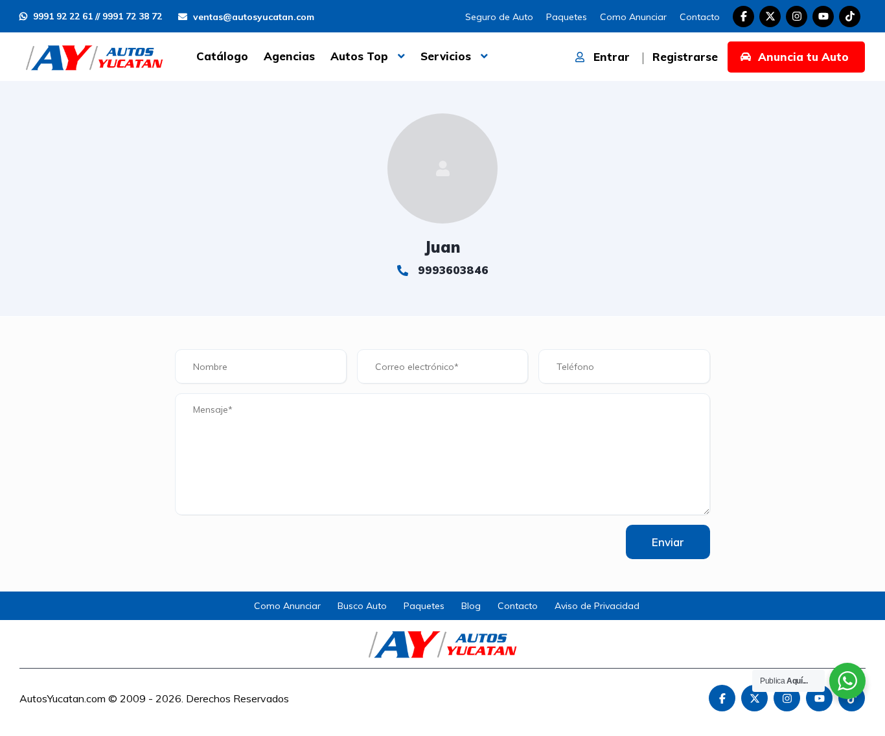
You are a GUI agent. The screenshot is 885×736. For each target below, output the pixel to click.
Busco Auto (362, 606)
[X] (770, 16)
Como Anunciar (633, 17)
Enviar (668, 542)
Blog (471, 606)
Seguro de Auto (499, 17)
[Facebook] (743, 16)
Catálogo (222, 56)
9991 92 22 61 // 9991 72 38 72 (96, 16)
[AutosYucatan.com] (94, 56)
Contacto (700, 17)
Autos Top (359, 56)
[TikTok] (849, 16)
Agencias (289, 56)
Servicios (445, 56)
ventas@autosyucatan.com (252, 17)
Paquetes (566, 17)
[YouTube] (823, 16)
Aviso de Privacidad (597, 606)
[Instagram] (796, 16)
